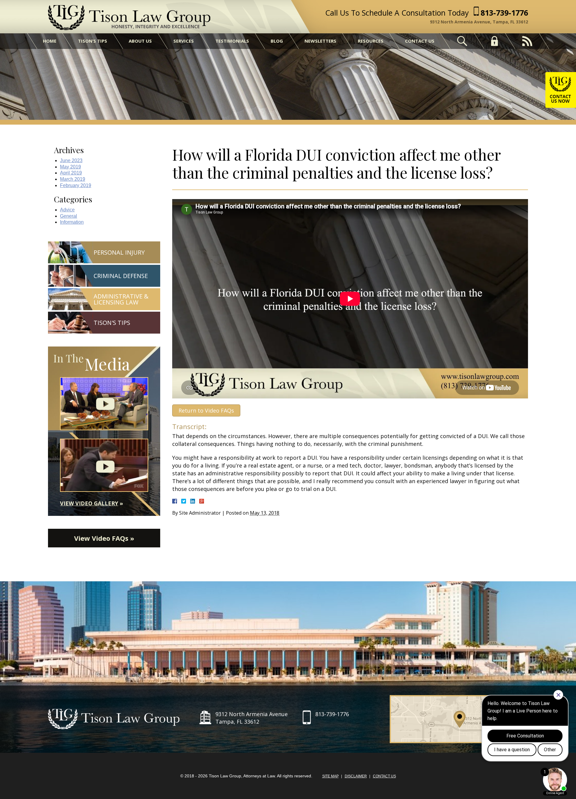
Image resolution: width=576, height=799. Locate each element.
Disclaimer (356, 776)
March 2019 (72, 179)
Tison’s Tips (92, 41)
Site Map (330, 776)
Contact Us (419, 41)
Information (72, 222)
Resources (370, 41)
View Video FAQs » (104, 538)
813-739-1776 (504, 13)
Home (49, 41)
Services (183, 41)
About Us (140, 41)
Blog (277, 41)
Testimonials (232, 41)
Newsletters (320, 41)
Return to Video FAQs (206, 410)
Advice (67, 209)
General (68, 216)
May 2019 (70, 166)
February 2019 (75, 185)
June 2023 (71, 160)
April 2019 (71, 172)
